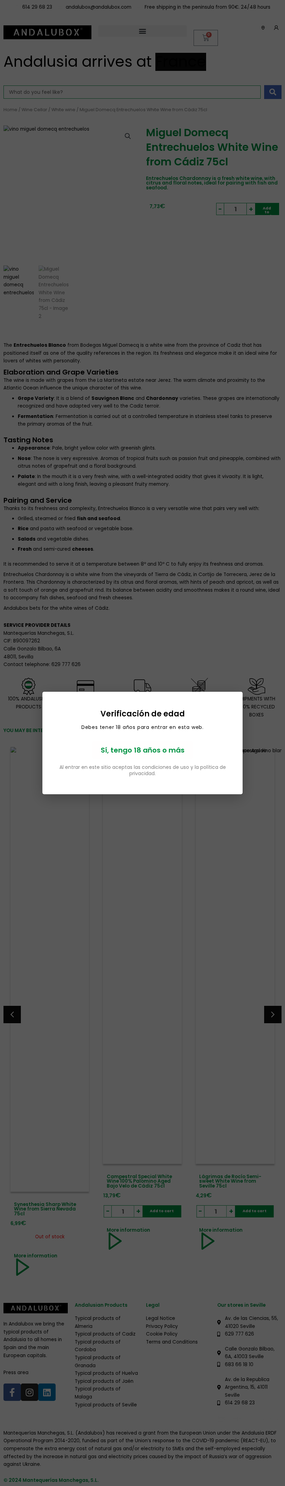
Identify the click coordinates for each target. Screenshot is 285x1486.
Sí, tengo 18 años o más (143, 750)
